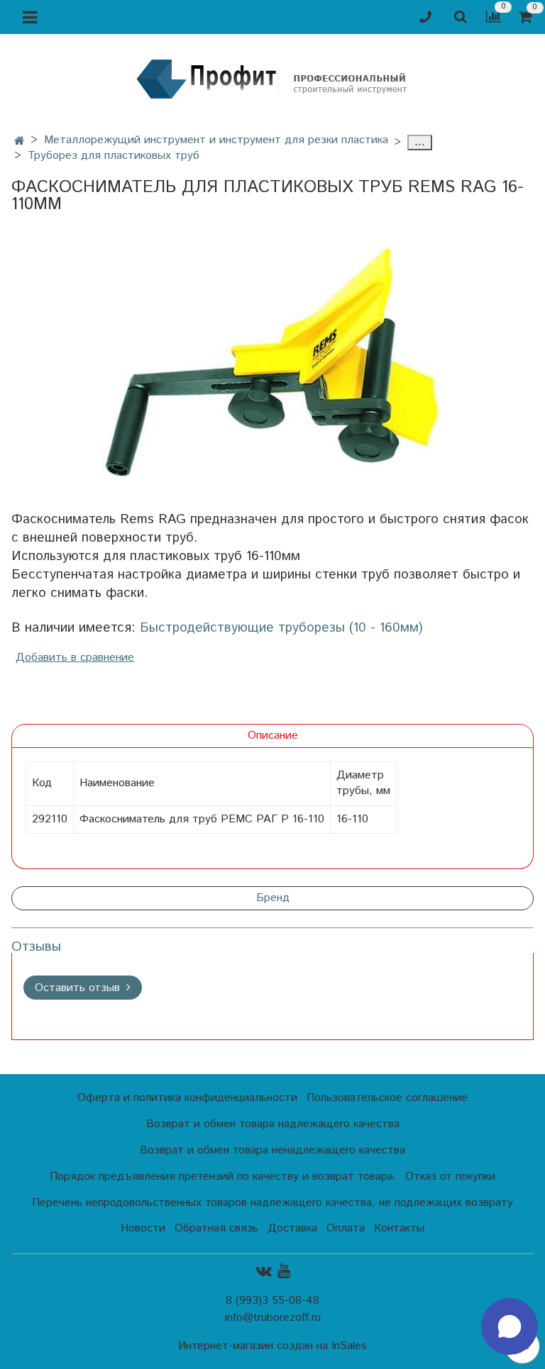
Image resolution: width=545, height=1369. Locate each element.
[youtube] (283, 1271)
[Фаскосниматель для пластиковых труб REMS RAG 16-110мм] (272, 361)
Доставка (292, 1228)
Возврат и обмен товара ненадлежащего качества (272, 1150)
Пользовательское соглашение (387, 1098)
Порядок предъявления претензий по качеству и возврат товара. (223, 1176)
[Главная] (19, 141)
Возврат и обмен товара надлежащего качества (273, 1124)
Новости (143, 1228)
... (419, 142)
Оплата (345, 1228)
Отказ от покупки (450, 1176)
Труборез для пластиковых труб (113, 155)
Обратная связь (216, 1228)
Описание (273, 735)
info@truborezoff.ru (273, 1317)
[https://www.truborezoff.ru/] (272, 78)
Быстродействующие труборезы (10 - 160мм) (281, 627)
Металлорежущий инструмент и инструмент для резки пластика (216, 140)
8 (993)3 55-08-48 (272, 1300)
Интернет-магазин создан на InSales (272, 1346)
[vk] (263, 1271)
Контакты (399, 1228)
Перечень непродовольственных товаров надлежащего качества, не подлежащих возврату (272, 1203)
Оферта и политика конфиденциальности (187, 1098)
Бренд (273, 898)
